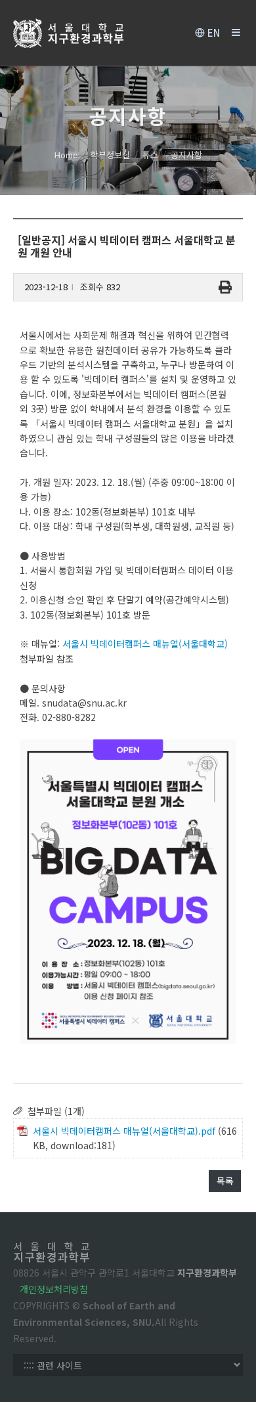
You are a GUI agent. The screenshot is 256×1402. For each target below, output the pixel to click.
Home (66, 154)
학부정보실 (110, 154)
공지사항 (186, 154)
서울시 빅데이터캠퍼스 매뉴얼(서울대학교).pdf (124, 1130)
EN (212, 32)
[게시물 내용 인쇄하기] (225, 287)
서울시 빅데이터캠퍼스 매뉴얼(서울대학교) (145, 643)
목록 (225, 1180)
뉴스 (150, 154)
